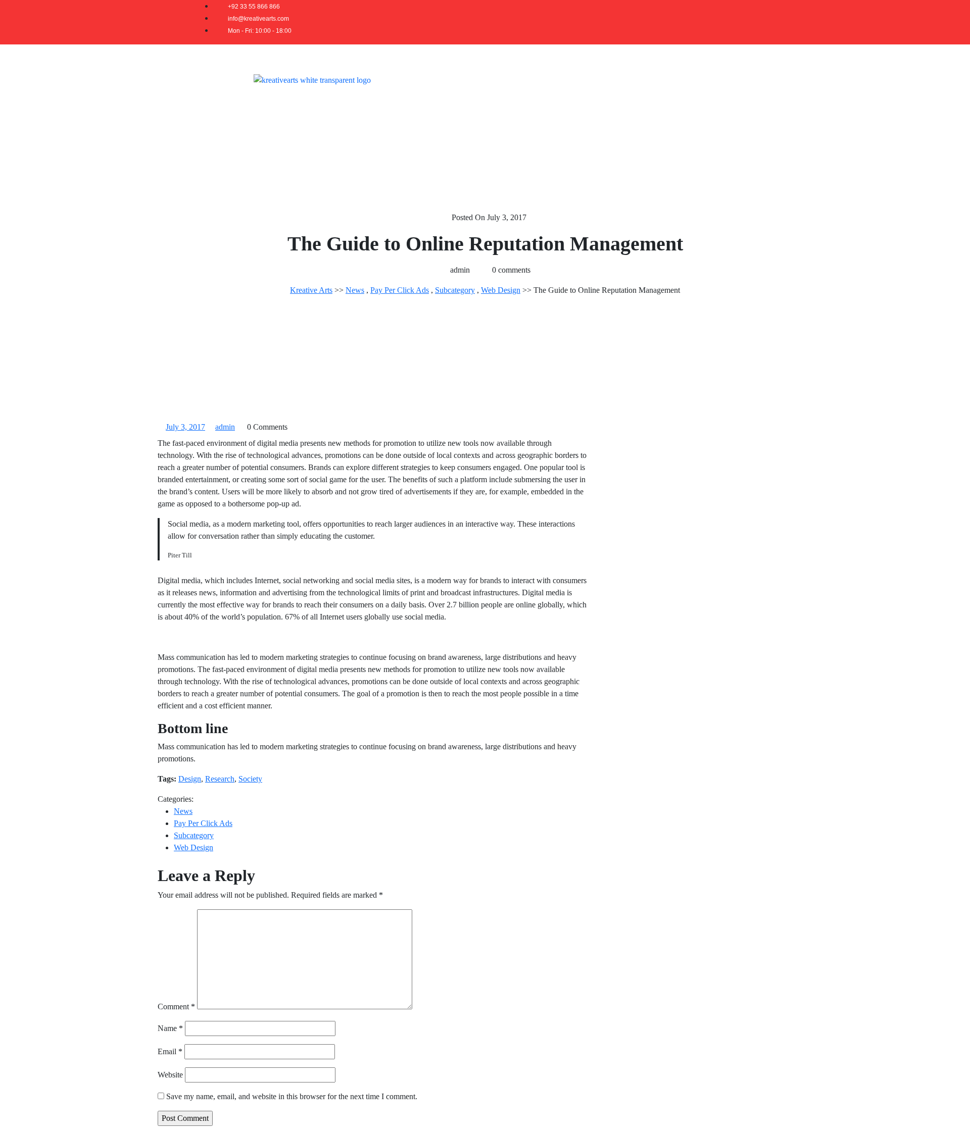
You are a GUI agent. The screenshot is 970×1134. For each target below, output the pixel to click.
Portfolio (645, 79)
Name (170, 1028)
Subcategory (455, 290)
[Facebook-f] (739, 22)
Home (512, 79)
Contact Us (744, 79)
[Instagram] (761, 22)
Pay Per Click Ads (399, 290)
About (552, 79)
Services (596, 79)
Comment (176, 1006)
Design (189, 779)
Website (170, 1074)
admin (225, 427)
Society (250, 779)
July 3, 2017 (185, 427)
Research (219, 779)
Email (170, 1051)
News (355, 290)
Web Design (500, 290)
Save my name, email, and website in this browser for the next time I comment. (291, 1096)
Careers (691, 79)
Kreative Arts (311, 290)
